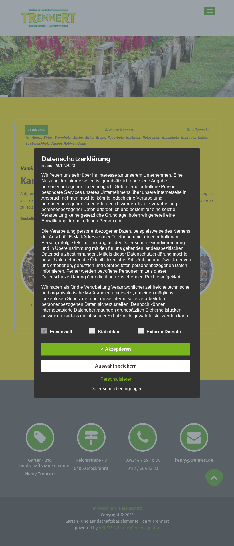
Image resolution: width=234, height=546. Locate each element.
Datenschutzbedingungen (116, 388)
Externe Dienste (163, 331)
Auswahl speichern (116, 366)
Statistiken (109, 331)
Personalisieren (116, 379)
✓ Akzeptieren (115, 349)
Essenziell (61, 331)
